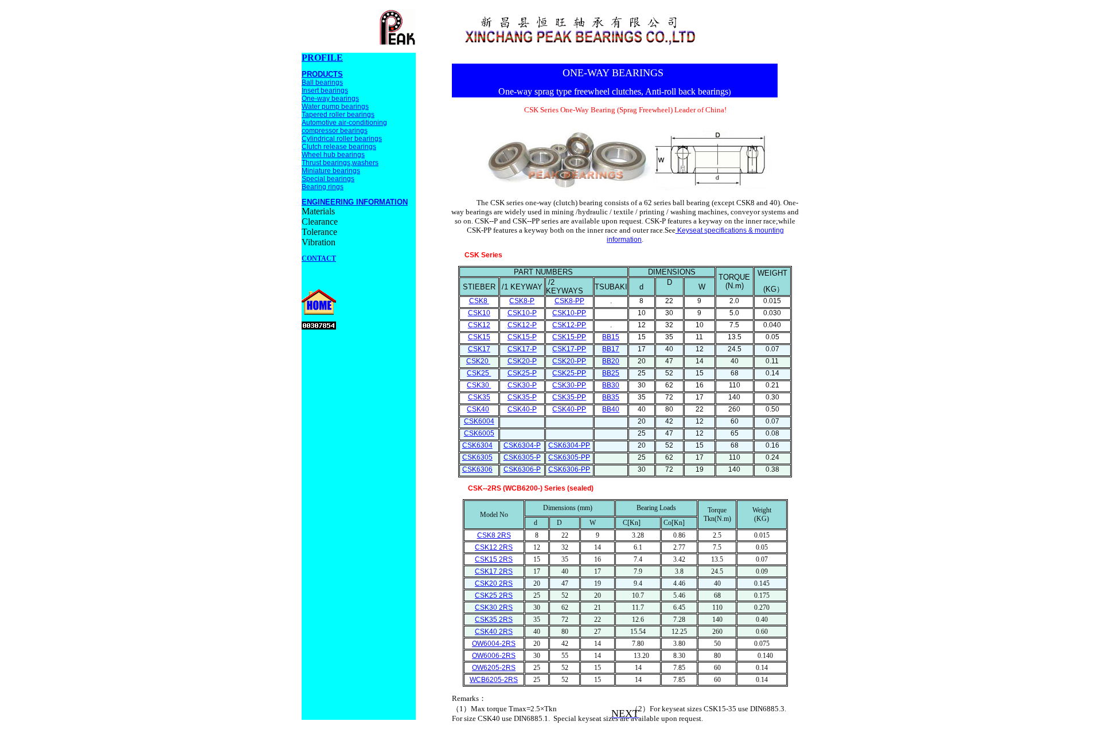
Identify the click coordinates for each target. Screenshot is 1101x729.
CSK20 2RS (494, 583)
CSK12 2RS (494, 547)
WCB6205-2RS (494, 680)
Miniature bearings (331, 171)
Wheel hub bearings (333, 155)
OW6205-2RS (494, 668)
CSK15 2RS (494, 559)
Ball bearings (322, 83)
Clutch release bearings (339, 147)
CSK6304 (477, 445)
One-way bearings (330, 99)
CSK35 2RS (494, 620)
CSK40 (478, 409)
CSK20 (478, 361)
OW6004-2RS (494, 644)
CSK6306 (477, 469)
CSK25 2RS (494, 595)
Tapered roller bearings (338, 115)
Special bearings (328, 179)
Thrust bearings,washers (340, 163)
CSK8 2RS (494, 535)
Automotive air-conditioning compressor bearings (344, 127)
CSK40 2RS (494, 632)
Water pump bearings (335, 107)
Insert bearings (325, 91)
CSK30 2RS (494, 607)
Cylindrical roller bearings (342, 139)
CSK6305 (477, 457)
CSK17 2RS (494, 571)
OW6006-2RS (494, 656)
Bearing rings (322, 187)
